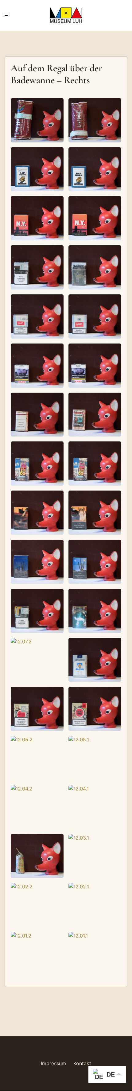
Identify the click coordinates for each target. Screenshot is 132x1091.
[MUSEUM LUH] (66, 15)
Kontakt (82, 1063)
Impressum (53, 1063)
